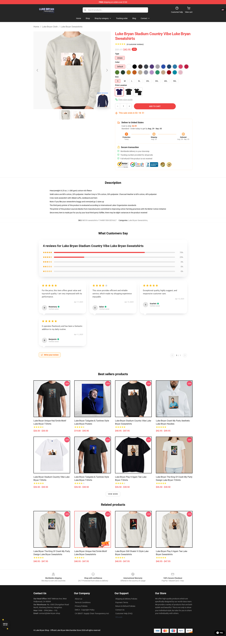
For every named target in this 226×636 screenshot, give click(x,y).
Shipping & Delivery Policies (126, 599)
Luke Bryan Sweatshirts (71, 26)
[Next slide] (107, 70)
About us (78, 599)
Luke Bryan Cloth (50, 26)
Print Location (121, 85)
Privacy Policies (81, 606)
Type (117, 54)
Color (117, 62)
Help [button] (221, 633)
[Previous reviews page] (172, 355)
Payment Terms (121, 602)
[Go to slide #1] (65, 115)
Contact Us (119, 610)
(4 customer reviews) (135, 44)
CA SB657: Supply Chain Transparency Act (92, 613)
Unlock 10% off (5, 624)
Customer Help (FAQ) (123, 613)
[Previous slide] (37, 70)
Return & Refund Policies (125, 606)
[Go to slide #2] (79, 115)
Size (117, 77)
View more (113, 494)
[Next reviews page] (185, 355)
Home (36, 26)
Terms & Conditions (83, 602)
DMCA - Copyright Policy (84, 610)
